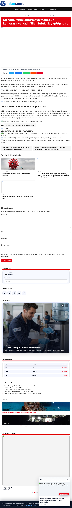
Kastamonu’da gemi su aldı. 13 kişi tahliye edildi (16, 387)
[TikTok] (24, 293)
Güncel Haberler (20, 9)
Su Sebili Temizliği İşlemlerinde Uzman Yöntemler (17, 389)
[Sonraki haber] (66, 305)
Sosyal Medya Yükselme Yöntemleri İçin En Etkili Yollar (18, 391)
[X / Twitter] (9, 293)
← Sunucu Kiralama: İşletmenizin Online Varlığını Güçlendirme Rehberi (16, 148)
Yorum (4, 215)
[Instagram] (14, 293)
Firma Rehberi (32, 9)
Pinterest (39, 73)
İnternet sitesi (5, 245)
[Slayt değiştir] (32, 492)
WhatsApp (26, 73)
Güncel (10, 15)
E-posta (4, 238)
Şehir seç (7, 277)
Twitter (11, 73)
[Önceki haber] (62, 305)
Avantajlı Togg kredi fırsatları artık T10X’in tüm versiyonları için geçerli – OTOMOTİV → (49, 148)
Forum (42, 9)
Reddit (33, 73)
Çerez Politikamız (31, 505)
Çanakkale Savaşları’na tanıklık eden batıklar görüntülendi (19, 386)
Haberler (3, 15)
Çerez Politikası (52, 9)
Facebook (18, 73)
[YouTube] (19, 293)
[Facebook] (4, 293)
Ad (2, 231)
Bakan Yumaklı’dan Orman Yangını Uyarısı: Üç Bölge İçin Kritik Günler (22, 393)
